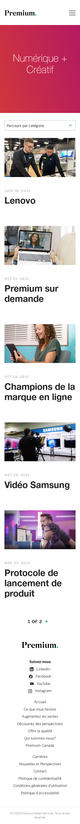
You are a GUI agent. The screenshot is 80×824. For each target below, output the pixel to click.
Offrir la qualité (40, 731)
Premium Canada (40, 745)
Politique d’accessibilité (40, 793)
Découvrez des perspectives (40, 724)
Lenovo (20, 201)
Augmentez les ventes (40, 716)
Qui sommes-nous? (40, 738)
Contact (40, 771)
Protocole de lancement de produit (33, 584)
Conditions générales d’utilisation (40, 785)
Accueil (40, 702)
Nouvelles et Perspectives (40, 764)
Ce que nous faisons (40, 709)
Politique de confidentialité (40, 778)
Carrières (40, 756)
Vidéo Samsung (37, 485)
